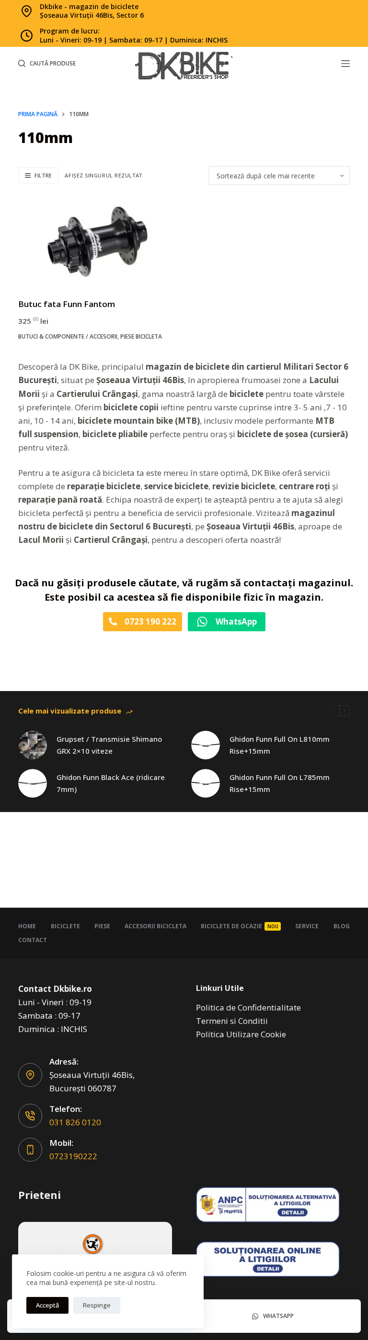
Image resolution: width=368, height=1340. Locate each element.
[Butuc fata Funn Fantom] (97, 241)
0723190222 (73, 1156)
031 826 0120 (75, 1122)
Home (27, 926)
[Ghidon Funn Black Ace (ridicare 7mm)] (32, 783)
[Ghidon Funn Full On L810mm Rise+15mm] (205, 745)
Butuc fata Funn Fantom (66, 303)
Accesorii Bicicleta (155, 926)
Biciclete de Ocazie (239, 926)
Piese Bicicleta (141, 336)
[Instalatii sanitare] (95, 1252)
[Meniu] (345, 63)
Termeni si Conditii (232, 1020)
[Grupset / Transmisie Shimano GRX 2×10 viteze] (32, 745)
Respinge (97, 1305)
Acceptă (47, 1305)
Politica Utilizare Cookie (241, 1034)
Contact (32, 940)
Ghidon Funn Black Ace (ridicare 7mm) (111, 783)
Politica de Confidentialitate (248, 1007)
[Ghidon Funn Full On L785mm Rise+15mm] (205, 783)
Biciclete (65, 926)
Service (307, 926)
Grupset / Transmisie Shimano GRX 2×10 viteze (109, 745)
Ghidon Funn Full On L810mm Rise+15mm (280, 745)
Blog (342, 926)
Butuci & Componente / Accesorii (67, 336)
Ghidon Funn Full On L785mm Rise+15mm (280, 783)
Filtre (43, 175)
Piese (102, 926)
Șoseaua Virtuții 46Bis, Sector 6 (92, 15)
